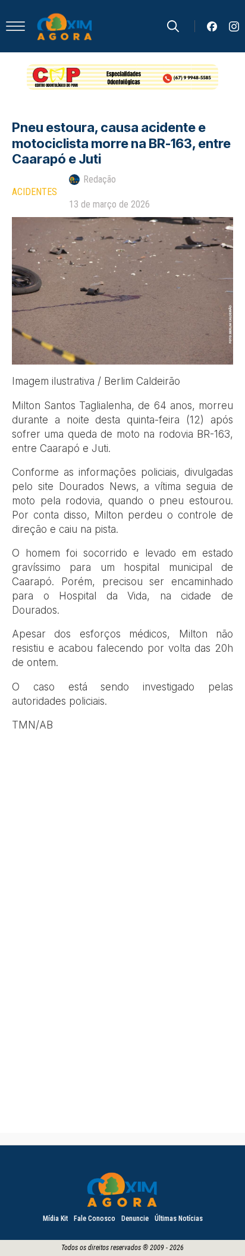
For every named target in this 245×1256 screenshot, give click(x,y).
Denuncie (135, 1218)
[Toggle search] (173, 26)
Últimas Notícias (179, 1218)
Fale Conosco (94, 1218)
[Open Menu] (15, 26)
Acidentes (34, 191)
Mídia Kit (55, 1218)
